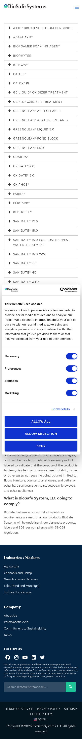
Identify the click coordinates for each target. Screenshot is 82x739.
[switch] (71, 368)
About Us (10, 616)
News (8, 635)
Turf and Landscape (17, 592)
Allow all (41, 421)
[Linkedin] (33, 657)
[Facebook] (8, 657)
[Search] (71, 687)
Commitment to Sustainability (25, 628)
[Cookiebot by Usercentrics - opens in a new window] (60, 290)
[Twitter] (42, 657)
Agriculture (11, 566)
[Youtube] (25, 657)
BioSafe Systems (44, 726)
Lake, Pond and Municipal (21, 586)
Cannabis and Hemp (18, 573)
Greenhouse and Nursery (21, 579)
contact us (59, 676)
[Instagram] (16, 657)
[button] (76, 7)
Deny (41, 446)
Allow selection (41, 433)
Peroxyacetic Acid (16, 622)
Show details (61, 409)
